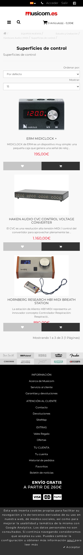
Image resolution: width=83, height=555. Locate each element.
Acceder (52, 3)
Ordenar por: (71, 67)
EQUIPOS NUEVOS (31, 33)
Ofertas (41, 439)
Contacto (42, 407)
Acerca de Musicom (41, 381)
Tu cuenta (41, 454)
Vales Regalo (42, 433)
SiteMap (41, 419)
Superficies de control (43, 38)
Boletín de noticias (41, 472)
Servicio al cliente (42, 387)
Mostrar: (74, 79)
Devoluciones (41, 413)
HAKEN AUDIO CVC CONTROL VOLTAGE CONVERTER (41, 221)
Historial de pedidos (41, 460)
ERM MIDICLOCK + (41, 138)
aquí (71, 540)
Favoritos (42, 466)
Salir (64, 3)
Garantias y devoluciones (41, 393)
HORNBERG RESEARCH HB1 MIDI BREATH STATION (41, 301)
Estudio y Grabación (67, 33)
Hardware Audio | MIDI (15, 38)
